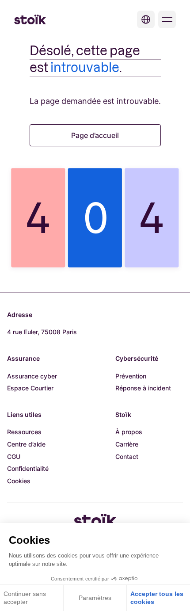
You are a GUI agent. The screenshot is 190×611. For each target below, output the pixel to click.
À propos (128, 431)
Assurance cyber (32, 376)
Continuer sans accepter (25, 597)
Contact (126, 456)
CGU (13, 456)
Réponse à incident (143, 388)
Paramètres (95, 597)
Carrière (126, 444)
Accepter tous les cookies (156, 597)
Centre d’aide (26, 444)
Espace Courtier (30, 388)
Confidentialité (28, 468)
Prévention (130, 376)
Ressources (24, 431)
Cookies (18, 481)
